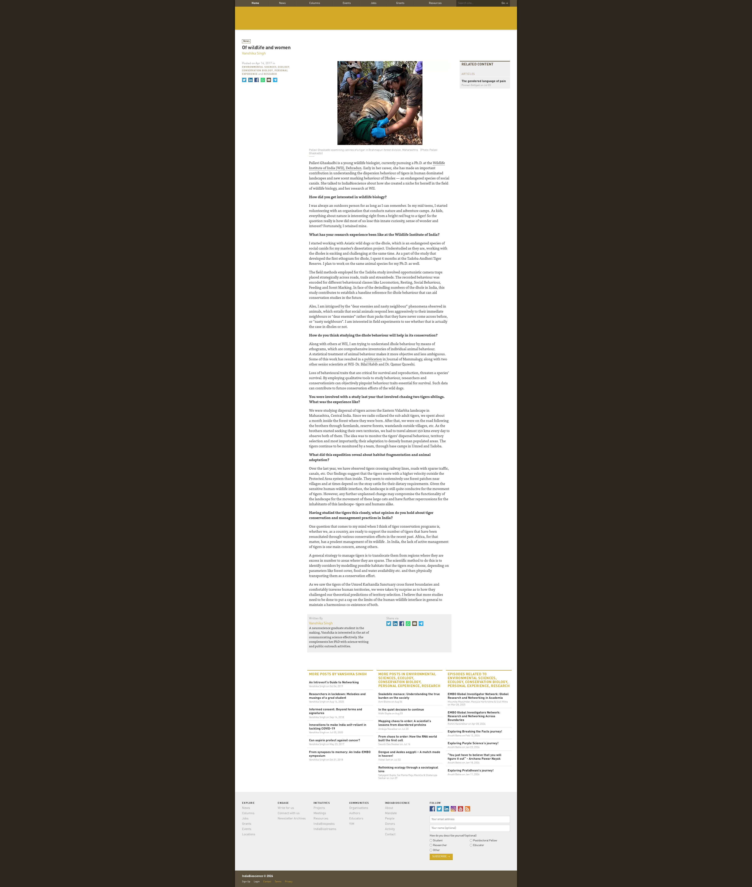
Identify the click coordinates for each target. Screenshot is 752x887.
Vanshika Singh (254, 53)
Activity (390, 829)
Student (438, 840)
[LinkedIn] (250, 80)
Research (270, 74)
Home (255, 3)
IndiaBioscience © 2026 (257, 876)
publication (373, 359)
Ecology (283, 67)
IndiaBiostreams (325, 829)
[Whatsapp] (262, 80)
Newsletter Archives (292, 818)
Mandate (391, 813)
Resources (435, 3)
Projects (319, 808)
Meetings (320, 813)
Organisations (358, 808)
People (389, 818)
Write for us (286, 808)
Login (257, 881)
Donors (390, 824)
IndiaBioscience (376, 18)
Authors (354, 813)
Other (436, 850)
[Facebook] (256, 80)
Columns (314, 3)
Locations (248, 834)
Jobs (373, 3)
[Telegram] (275, 80)
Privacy (288, 881)
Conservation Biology (257, 71)
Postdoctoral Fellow (485, 840)
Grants (400, 3)
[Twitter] (244, 80)
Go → (505, 3)
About (389, 808)
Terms (278, 881)
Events (347, 3)
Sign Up (246, 881)
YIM (351, 824)
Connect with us (289, 813)
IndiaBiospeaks (324, 824)
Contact (390, 834)
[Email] (269, 80)
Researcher (440, 845)
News (282, 3)
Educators (356, 818)
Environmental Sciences (259, 67)
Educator (478, 845)
